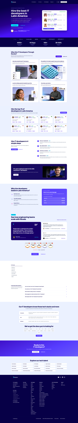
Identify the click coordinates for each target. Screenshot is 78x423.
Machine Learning (33, 412)
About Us (40, 383)
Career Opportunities (16, 402)
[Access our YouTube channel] (58, 377)
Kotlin (32, 407)
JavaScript (32, 396)
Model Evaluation (15, 399)
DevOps (32, 410)
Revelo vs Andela (41, 400)
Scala (39, 332)
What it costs (13, 270)
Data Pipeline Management (16, 398)
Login (62, 383)
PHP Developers (59, 366)
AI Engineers (33, 411)
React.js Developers (25, 368)
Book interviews (48, 28)
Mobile (32, 392)
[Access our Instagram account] (64, 377)
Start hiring (15, 174)
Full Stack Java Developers (15, 370)
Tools (40, 391)
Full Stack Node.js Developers (26, 370)
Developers (24, 387)
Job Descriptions (41, 392)
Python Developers (14, 368)
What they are (13, 267)
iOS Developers (25, 366)
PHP (31, 391)
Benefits (12, 276)
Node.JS (32, 386)
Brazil (52, 383)
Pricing (14, 387)
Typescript (32, 388)
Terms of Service (62, 418)
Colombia (53, 387)
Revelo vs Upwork (42, 403)
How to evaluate (13, 273)
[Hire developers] (54, 20)
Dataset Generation (15, 394)
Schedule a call (23, 25)
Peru (52, 388)
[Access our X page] (60, 377)
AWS (31, 387)
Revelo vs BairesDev (42, 397)
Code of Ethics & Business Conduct (48, 418)
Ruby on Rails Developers (37, 368)
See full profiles (60, 28)
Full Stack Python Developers (49, 370)
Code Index (14, 393)
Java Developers (36, 366)
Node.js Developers (48, 366)
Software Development (16, 386)
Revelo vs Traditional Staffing (43, 393)
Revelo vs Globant (42, 404)
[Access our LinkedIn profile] (62, 377)
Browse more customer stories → (62, 219)
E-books (40, 387)
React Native (33, 402)
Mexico (53, 386)
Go (32, 393)
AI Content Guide (38, 418)
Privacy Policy (56, 418)
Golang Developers (14, 366)
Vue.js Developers (48, 368)
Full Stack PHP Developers (37, 370)
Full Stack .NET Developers (60, 368)
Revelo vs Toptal (41, 399)
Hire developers (39, 335)
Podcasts (40, 388)
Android (32, 406)
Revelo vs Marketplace (42, 396)
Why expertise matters (14, 275)
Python (32, 383)
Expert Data (15, 391)
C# (31, 397)
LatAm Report (41, 386)
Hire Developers (14, 25)
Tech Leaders (25, 383)
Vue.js (32, 401)
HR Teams (24, 386)
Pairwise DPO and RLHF (16, 395)
